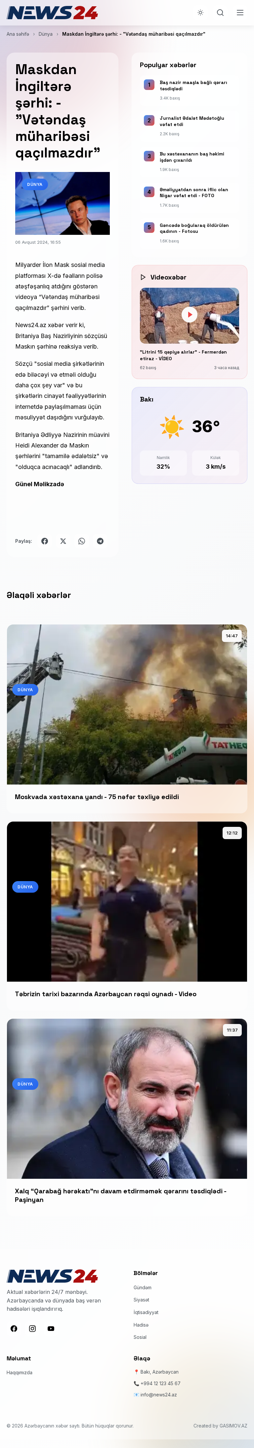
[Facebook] (14, 1328)
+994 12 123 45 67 (161, 1383)
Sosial (140, 1337)
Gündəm (142, 1287)
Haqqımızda (19, 1372)
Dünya (46, 34)
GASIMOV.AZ (233, 1425)
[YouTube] (51, 1328)
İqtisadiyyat (146, 1312)
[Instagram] (32, 1328)
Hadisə (141, 1325)
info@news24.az (159, 1394)
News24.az (31, 324)
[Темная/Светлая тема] (200, 12)
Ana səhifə (18, 34)
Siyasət (141, 1299)
